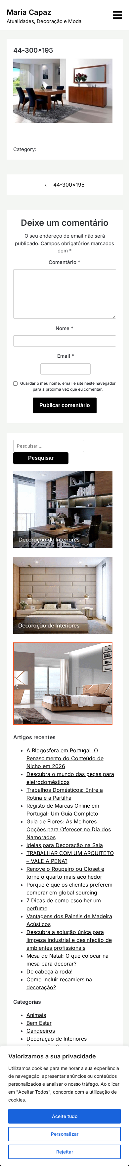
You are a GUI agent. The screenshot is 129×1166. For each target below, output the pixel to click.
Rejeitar (64, 1151)
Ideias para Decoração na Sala (64, 845)
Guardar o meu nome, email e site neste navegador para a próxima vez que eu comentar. (68, 386)
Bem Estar (39, 1023)
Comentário (64, 262)
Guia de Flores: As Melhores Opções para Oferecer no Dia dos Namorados (68, 829)
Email (65, 356)
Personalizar (64, 1134)
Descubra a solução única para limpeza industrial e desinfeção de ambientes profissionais (69, 940)
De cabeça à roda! (49, 971)
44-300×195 (69, 184)
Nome (64, 328)
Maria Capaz (29, 12)
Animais (36, 1015)
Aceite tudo (64, 1116)
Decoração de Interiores (56, 1038)
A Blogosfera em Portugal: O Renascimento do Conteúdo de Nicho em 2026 (65, 758)
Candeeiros (40, 1030)
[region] (64, 1106)
